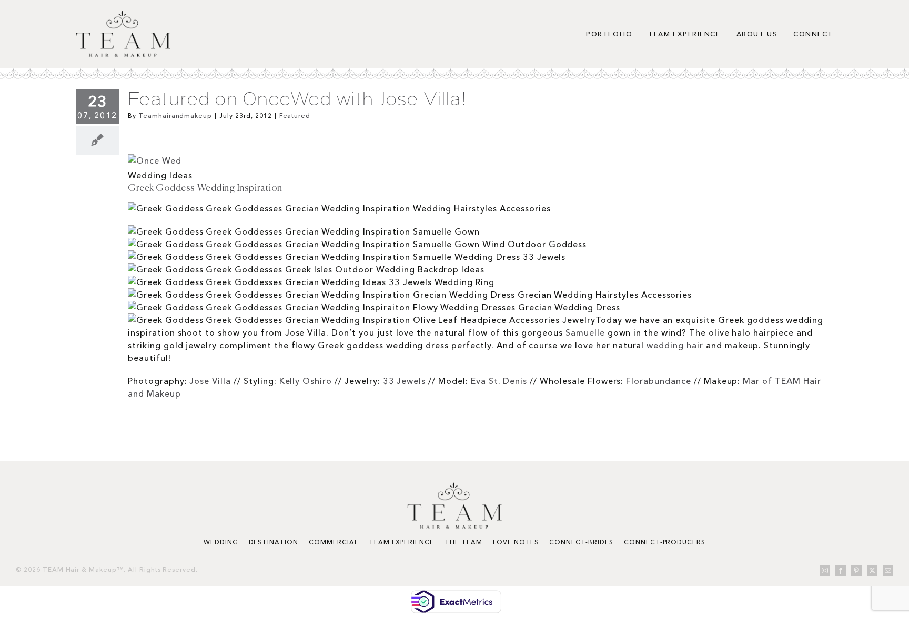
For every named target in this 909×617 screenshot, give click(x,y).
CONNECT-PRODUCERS (664, 542)
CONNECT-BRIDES (581, 542)
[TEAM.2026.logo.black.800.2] (123, 14)
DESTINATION (274, 542)
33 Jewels (404, 381)
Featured (295, 115)
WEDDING (221, 542)
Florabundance (658, 381)
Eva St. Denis (499, 381)
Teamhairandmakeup (175, 115)
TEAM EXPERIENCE (401, 542)
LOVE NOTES (516, 542)
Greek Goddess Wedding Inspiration (205, 188)
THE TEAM (463, 542)
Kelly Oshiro (305, 381)
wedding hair (675, 345)
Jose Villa (210, 381)
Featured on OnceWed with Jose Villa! (297, 98)
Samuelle (585, 332)
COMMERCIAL (333, 542)
